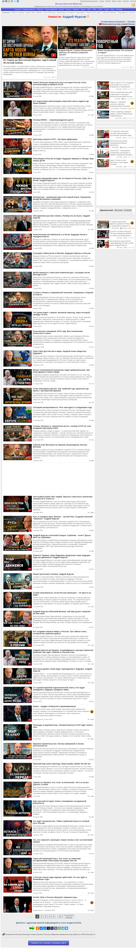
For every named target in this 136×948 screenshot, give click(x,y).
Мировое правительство (62, 934)
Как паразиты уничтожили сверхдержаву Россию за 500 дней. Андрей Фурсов (121, 243)
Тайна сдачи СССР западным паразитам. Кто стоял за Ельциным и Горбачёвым (122, 85)
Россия (61, 9)
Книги (119, 1)
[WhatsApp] (59, 928)
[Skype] (66, 928)
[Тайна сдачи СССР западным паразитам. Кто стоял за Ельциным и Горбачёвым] (103, 89)
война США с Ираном (34, 12)
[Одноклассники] (37, 928)
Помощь (119, 9)
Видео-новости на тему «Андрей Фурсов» (118, 24)
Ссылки (101, 1)
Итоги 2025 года (49, 12)
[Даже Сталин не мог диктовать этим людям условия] (103, 167)
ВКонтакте (119, 210)
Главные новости (29, 9)
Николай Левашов (109, 12)
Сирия (106, 9)
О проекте (126, 1)
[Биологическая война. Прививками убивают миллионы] (103, 147)
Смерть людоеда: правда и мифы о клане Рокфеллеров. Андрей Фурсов (121, 114)
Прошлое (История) (93, 12)
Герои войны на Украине (65, 12)
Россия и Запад (92, 934)
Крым (83, 9)
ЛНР (94, 9)
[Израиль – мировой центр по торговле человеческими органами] (103, 108)
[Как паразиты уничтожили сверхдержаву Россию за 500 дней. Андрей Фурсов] (103, 247)
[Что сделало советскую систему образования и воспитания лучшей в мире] (103, 138)
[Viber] (55, 928)
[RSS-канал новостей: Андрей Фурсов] (87, 16)
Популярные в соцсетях (126, 12)
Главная (18, 9)
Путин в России (43, 934)
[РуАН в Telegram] (18, 1)
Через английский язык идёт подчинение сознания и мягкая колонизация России (121, 94)
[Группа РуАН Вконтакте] (3, 1)
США (100, 9)
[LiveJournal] (52, 928)
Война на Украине (17, 12)
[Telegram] (62, 928)
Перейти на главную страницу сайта (48, 943)
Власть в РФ (79, 934)
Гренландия (80, 12)
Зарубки (108, 1)
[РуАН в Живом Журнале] (15, 1)
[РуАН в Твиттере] (12, 1)
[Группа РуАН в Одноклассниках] (9, 1)
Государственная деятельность (113, 21)
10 (60, 916)
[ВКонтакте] (41, 928)
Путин (68, 9)
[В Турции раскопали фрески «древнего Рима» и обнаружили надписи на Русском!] (103, 228)
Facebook (128, 210)
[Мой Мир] (44, 928)
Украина (76, 9)
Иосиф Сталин (29, 934)
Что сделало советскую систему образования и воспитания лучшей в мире (121, 133)
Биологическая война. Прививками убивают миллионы (119, 143)
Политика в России (13, 934)
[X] (48, 928)
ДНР (89, 9)
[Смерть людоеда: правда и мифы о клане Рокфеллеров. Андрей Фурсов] (103, 118)
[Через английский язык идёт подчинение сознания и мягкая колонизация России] (103, 99)
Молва (114, 1)
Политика (131, 21)
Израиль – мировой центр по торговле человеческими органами (120, 104)
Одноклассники (106, 210)
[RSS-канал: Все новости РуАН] (133, 5)
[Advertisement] (48, 479)
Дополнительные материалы (89, 1)
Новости (40, 9)
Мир (112, 9)
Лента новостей (51, 9)
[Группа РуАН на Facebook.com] (6, 1)
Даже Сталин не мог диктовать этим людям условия (119, 162)
